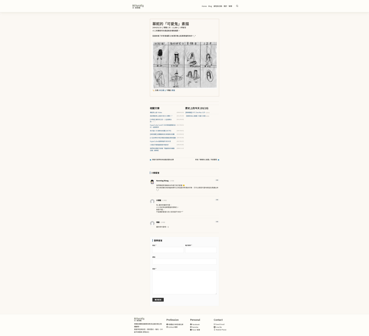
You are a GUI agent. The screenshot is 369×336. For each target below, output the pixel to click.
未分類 (161, 90)
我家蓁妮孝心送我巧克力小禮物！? (161, 116)
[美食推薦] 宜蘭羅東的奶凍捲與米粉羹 (162, 134)
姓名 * (154, 245)
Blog (210, 6)
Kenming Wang (162, 180)
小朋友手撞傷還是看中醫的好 (159, 145)
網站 (153, 257)
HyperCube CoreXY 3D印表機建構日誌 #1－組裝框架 (163, 126)
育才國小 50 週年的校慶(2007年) (160, 131)
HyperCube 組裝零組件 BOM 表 (160, 141)
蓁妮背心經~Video (156, 112)
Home (204, 6)
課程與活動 (218, 6)
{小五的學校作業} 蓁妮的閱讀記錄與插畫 (163, 138)
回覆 (217, 180)
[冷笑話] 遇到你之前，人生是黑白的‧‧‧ (161, 120)
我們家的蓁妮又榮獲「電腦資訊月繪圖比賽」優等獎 (162, 149)
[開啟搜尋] (237, 6)
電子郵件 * (188, 245)
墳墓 (158, 222)
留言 (154, 269)
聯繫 (230, 6)
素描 (173, 90)
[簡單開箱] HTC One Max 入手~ (197, 112)
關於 (225, 6)
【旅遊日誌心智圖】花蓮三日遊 (197, 116)
